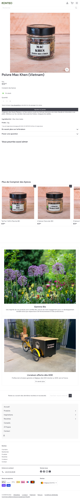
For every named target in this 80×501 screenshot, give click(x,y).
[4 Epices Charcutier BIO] (54, 205)
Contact (4, 462)
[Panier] (72, 3)
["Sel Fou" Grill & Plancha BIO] (18, 205)
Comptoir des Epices (20, 182)
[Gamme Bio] (40, 277)
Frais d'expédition (16, 105)
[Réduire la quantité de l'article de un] (3, 101)
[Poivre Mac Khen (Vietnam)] (13, 160)
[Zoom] (67, 70)
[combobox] (40, 8)
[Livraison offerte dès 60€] (40, 345)
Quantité (5, 97)
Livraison (4, 459)
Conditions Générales (51, 495)
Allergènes (16, 495)
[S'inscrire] (70, 395)
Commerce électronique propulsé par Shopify (16, 497)
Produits (4, 454)
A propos (5, 449)
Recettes (4, 457)
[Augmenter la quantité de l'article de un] (10, 101)
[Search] (76, 8)
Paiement (33, 495)
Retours (40, 495)
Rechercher (5, 452)
